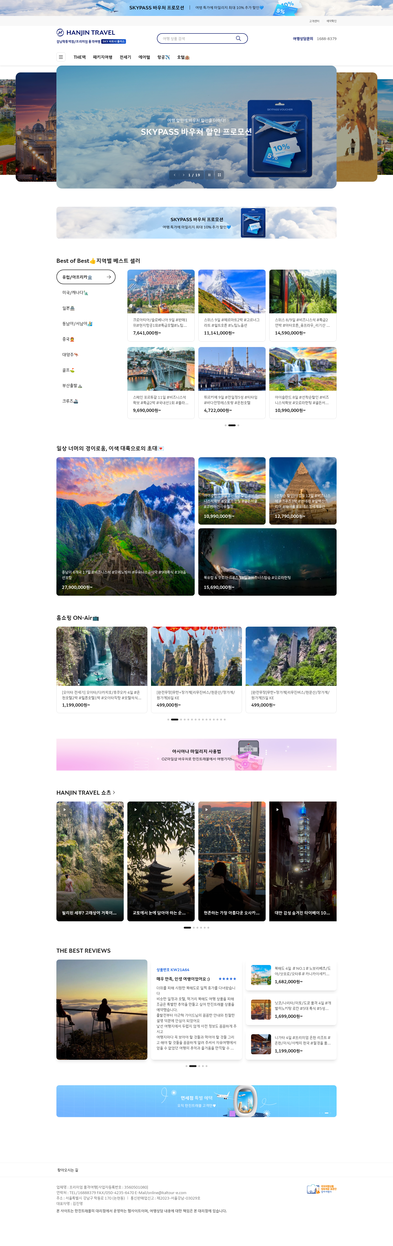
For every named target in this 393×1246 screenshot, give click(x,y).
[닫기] (333, 8)
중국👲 (68, 339)
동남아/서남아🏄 (77, 323)
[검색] (238, 38)
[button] (226, 425)
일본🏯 (68, 308)
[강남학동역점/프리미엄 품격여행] (91, 32)
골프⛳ (68, 370)
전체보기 (219, 174)
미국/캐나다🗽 (75, 292)
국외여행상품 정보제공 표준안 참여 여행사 (322, 1189)
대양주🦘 (70, 354)
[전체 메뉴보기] (61, 56)
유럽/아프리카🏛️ (77, 277)
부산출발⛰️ (72, 385)
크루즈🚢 (70, 401)
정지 (209, 174)
